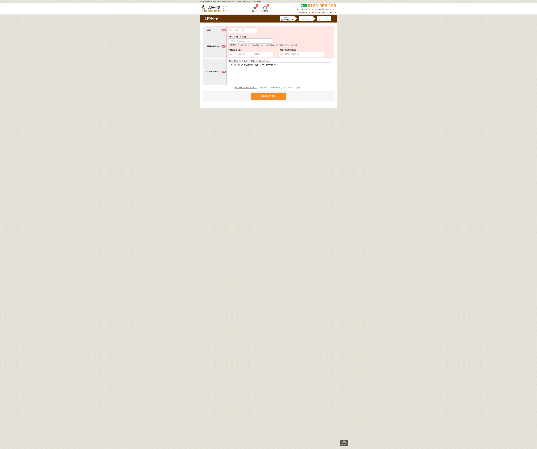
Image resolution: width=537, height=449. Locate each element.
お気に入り (254, 8)
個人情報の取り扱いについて (246, 88)
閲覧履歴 (265, 8)
